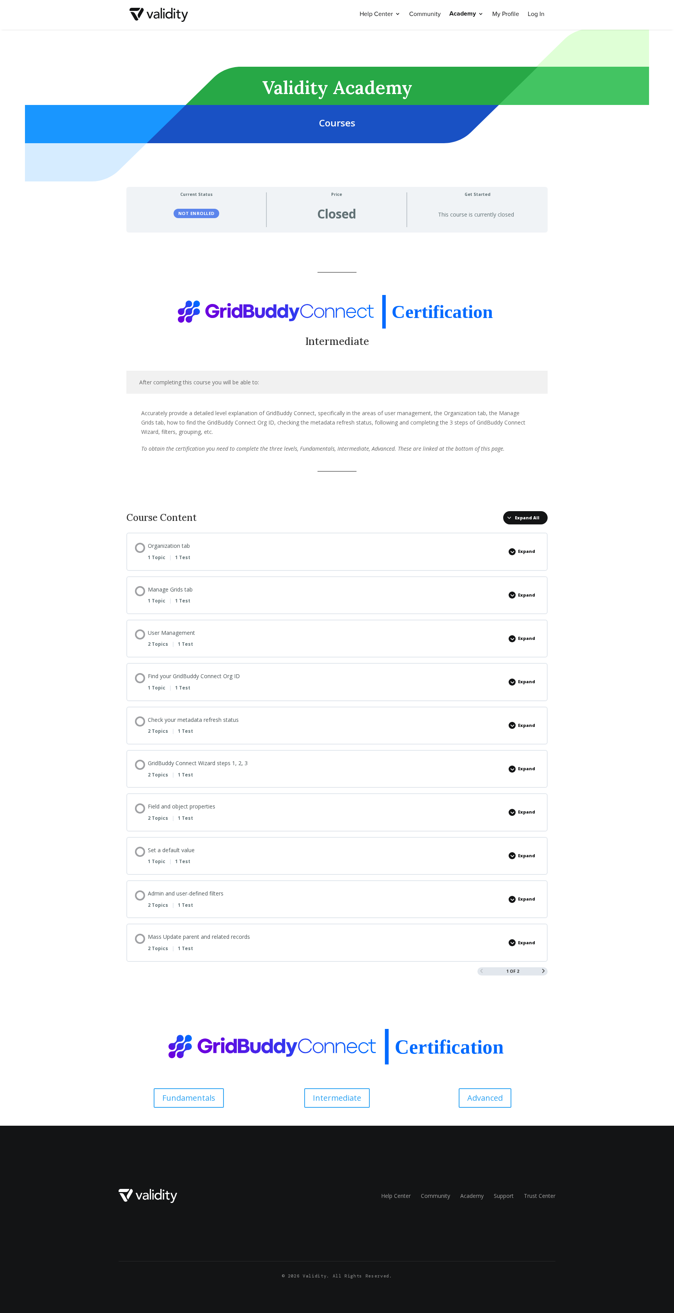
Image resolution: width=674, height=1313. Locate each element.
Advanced (485, 1098)
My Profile (505, 14)
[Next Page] (543, 971)
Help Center (376, 14)
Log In (536, 14)
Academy (462, 14)
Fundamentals (188, 1098)
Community (425, 14)
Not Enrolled (196, 213)
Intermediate (337, 1098)
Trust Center (539, 1195)
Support (504, 1195)
